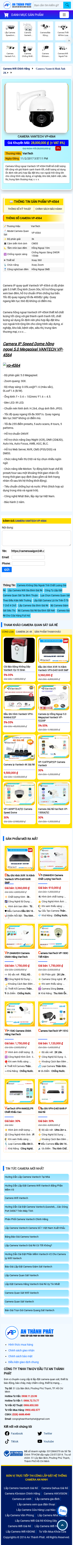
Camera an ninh (21, 1499)
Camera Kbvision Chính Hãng (22, 1493)
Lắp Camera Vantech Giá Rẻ (21, 1488)
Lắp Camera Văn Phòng (19, 1515)
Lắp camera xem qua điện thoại (36, 1504)
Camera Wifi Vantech (16, 1198)
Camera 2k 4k (24, 631)
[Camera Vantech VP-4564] (36, 108)
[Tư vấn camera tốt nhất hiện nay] (69, 40)
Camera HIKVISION (55, 1493)
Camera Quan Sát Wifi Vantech (22, 1292)
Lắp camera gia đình (47, 1499)
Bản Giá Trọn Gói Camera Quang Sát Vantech (29, 1310)
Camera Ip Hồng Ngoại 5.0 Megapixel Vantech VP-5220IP (52, 717)
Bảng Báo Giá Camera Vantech (22, 1236)
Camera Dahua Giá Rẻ (54, 1488)
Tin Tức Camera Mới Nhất (25, 1168)
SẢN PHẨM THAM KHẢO (47, 631)
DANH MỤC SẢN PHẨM (27, 15)
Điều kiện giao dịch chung (23, 1362)
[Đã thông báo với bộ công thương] (13, 1453)
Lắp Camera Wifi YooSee (49, 1526)
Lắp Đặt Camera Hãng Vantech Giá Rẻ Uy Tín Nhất (32, 1284)
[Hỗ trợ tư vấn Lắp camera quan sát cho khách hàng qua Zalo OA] (62, 1511)
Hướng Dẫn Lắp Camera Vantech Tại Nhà (27, 1176)
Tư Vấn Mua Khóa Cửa (52, 1531)
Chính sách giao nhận (21, 1350)
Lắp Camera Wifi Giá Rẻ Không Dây (36, 1520)
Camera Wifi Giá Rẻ (19, 1526)
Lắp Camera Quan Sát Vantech (22, 1275)
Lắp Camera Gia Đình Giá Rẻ (33, 605)
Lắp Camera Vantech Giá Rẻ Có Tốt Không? (28, 1245)
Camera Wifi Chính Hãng (16, 68)
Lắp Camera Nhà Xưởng (52, 1515)
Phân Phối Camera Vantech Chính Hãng (26, 1219)
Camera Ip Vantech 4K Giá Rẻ (19, 764)
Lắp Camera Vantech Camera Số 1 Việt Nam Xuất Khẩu (35, 1227)
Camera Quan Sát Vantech (19, 1301)
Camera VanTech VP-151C (53, 1030)
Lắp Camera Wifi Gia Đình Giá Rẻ (25, 590)
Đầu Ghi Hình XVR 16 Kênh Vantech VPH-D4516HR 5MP (20, 879)
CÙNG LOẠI (8, 631)
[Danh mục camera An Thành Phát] (64, 14)
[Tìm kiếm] (67, 5)
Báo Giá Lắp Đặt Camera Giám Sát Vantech (28, 1266)
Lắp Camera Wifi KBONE (20, 1531)
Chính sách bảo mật (20, 1356)
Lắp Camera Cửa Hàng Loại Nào (35, 1509)
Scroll (62, 1525)
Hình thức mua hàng (20, 1344)
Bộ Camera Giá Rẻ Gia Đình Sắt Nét (36, 610)
